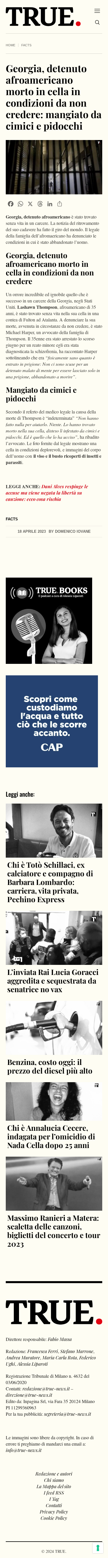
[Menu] (97, 11)
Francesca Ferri (42, 1351)
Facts (26, 45)
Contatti (54, 1505)
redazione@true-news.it (46, 1388)
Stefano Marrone (76, 1351)
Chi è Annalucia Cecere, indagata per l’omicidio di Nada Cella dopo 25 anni (51, 1136)
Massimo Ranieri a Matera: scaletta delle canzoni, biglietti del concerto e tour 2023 (53, 1231)
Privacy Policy (54, 1512)
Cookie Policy (54, 1518)
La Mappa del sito (54, 1486)
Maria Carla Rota (59, 1357)
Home (10, 45)
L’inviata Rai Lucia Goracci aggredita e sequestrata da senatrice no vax (52, 980)
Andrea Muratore (23, 1357)
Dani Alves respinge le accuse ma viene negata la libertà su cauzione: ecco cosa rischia (47, 492)
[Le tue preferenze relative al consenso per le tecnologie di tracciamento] (97, 1547)
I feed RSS (54, 1493)
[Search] (97, 22)
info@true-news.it (23, 1450)
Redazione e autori (53, 1474)
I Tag (54, 1499)
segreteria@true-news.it (67, 1414)
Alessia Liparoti (32, 1364)
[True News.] (43, 17)
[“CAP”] (52, 721)
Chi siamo (54, 1480)
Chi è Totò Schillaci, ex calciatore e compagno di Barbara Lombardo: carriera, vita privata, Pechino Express (50, 882)
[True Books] (49, 661)
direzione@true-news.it (29, 1395)
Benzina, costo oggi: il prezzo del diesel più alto (49, 1066)
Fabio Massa (60, 1339)
